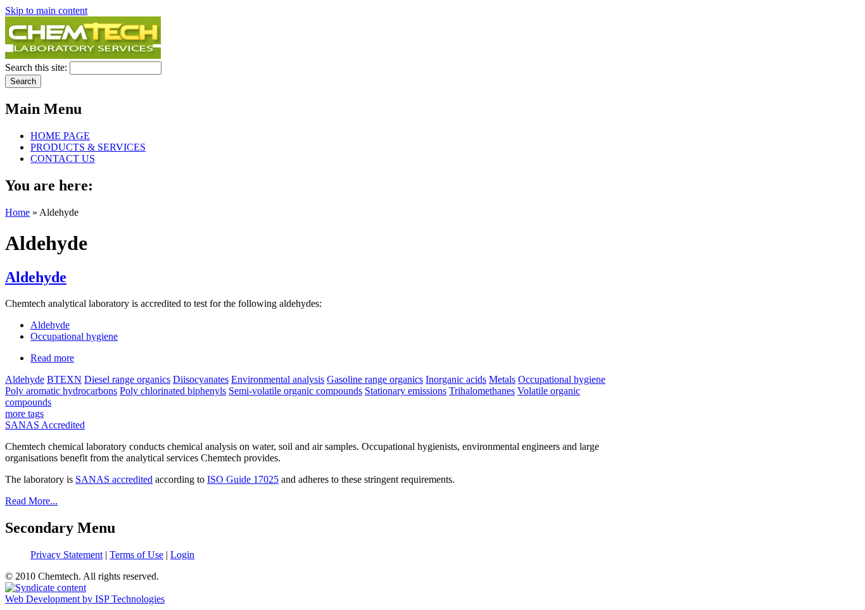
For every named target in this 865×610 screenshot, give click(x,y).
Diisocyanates (201, 379)
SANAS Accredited (45, 425)
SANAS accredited (114, 479)
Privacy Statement (66, 554)
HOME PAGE (60, 135)
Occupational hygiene (74, 336)
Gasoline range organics (375, 379)
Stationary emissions (405, 390)
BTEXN (64, 379)
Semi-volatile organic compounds (295, 390)
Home (17, 212)
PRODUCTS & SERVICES (88, 147)
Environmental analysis (277, 379)
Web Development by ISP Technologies (85, 599)
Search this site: (37, 67)
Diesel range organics (127, 379)
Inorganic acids (456, 379)
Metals (502, 379)
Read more (52, 357)
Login (182, 554)
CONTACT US (62, 158)
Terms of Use (136, 554)
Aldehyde (35, 277)
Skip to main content (46, 10)
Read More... (31, 500)
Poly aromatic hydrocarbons (61, 390)
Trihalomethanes (482, 390)
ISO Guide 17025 (243, 479)
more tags (24, 413)
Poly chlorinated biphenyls (173, 390)
